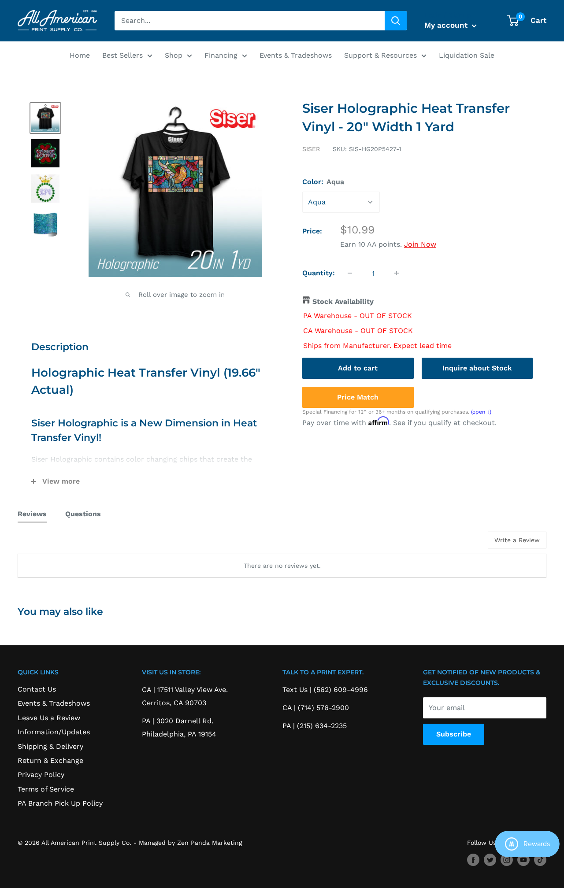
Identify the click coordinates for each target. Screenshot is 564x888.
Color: (323, 182)
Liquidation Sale (466, 55)
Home (80, 55)
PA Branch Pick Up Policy (60, 803)
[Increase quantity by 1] (396, 273)
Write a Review (517, 540)
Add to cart (358, 367)
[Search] (396, 20)
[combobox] (250, 20)
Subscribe (453, 734)
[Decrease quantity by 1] (350, 273)
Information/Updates (54, 732)
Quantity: (318, 273)
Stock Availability (343, 301)
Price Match (357, 396)
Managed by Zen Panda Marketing (190, 842)
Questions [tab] (83, 514)
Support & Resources (380, 55)
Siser (311, 148)
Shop (173, 55)
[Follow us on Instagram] (507, 860)
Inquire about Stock (477, 367)
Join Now (420, 244)
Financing (220, 55)
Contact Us (37, 689)
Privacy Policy (41, 774)
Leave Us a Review (49, 718)
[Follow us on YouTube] (523, 860)
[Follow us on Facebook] (473, 860)
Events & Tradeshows (296, 55)
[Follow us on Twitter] (490, 860)
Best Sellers (122, 55)
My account (447, 25)
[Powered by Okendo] (57, 543)
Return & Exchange (50, 760)
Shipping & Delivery (50, 746)
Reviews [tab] (32, 514)
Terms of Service (46, 789)
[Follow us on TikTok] (540, 860)
